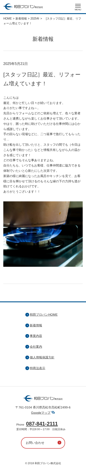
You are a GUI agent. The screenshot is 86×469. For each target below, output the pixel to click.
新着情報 (36, 325)
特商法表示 (37, 368)
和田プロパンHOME (44, 314)
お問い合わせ (35, 442)
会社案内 (36, 346)
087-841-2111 (42, 424)
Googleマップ (40, 412)
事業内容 (36, 336)
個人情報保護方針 (42, 357)
